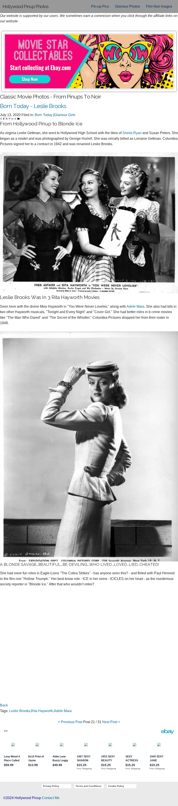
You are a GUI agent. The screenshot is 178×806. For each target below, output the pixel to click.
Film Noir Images (159, 6)
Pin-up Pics (100, 6)
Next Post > (111, 722)
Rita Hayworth (42, 711)
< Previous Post (70, 722)
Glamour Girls (64, 115)
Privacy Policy (51, 786)
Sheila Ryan (132, 133)
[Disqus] (89, 647)
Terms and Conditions (88, 786)
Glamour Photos (127, 6)
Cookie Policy (116, 786)
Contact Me (50, 798)
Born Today (43, 115)
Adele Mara (135, 306)
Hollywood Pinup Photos (25, 6)
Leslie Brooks (19, 711)
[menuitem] (100, 6)
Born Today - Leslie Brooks (33, 106)
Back (4, 705)
